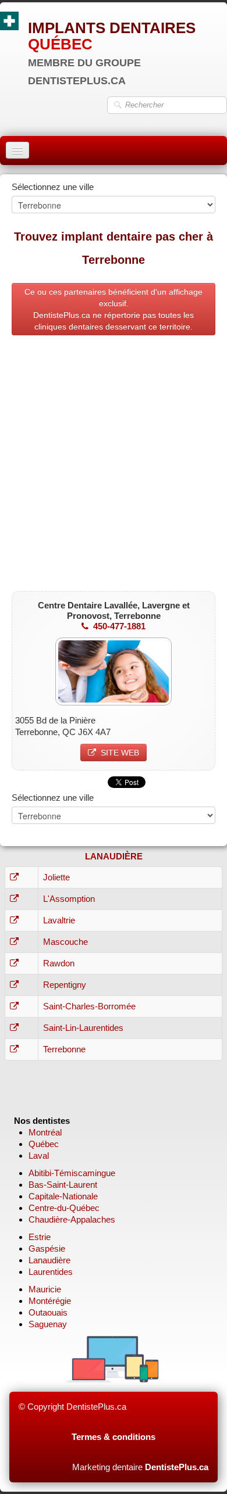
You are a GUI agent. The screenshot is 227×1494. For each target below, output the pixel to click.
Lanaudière (49, 1260)
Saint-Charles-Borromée (89, 1006)
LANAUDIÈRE (114, 856)
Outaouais (48, 1312)
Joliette (56, 877)
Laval (39, 1155)
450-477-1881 (119, 626)
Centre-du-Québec (64, 1208)
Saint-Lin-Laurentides (83, 1028)
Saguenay (48, 1324)
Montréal (45, 1132)
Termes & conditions (113, 1437)
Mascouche (65, 942)
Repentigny (64, 985)
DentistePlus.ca (176, 1467)
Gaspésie (47, 1248)
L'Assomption (69, 899)
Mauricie (45, 1289)
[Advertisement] (113, 466)
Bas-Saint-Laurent (63, 1185)
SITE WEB (120, 752)
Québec (44, 1144)
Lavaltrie (59, 920)
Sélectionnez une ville (53, 187)
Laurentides (51, 1272)
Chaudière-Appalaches (72, 1219)
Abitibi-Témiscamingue (72, 1173)
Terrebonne (64, 1049)
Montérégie (50, 1301)
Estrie (40, 1237)
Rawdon (59, 963)
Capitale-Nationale (63, 1196)
